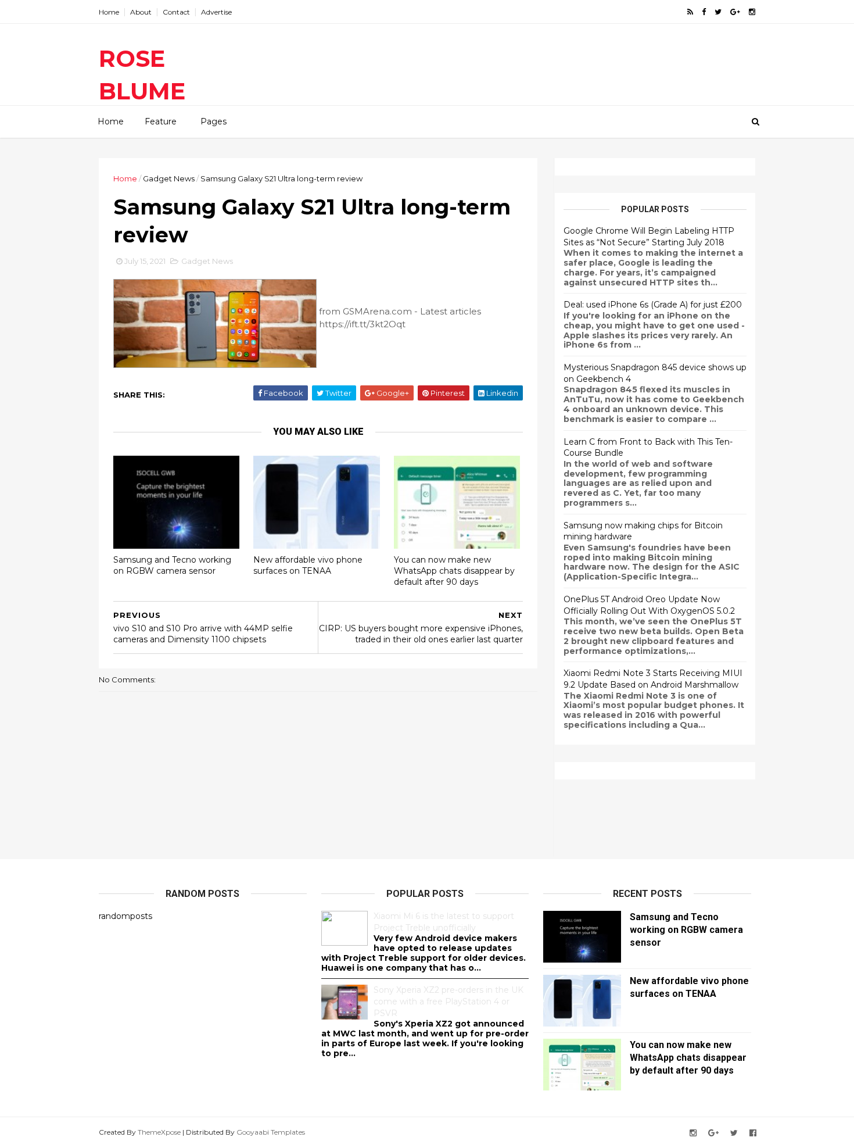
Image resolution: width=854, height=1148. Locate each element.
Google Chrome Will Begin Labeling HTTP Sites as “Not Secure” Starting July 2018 (649, 237)
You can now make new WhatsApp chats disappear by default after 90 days (454, 570)
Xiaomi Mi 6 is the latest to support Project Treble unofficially (444, 922)
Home (109, 12)
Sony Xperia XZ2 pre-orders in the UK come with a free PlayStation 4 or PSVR (448, 1001)
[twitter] (718, 12)
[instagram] (752, 12)
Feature (161, 121)
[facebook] (704, 12)
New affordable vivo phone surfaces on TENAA (308, 565)
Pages (213, 121)
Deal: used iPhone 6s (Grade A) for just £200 (653, 304)
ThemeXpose (159, 1132)
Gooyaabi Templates (270, 1132)
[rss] (690, 12)
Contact (176, 12)
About (141, 12)
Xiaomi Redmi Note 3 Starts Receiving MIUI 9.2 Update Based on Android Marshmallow (653, 679)
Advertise (216, 12)
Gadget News (169, 178)
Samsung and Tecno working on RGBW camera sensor (172, 565)
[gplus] (735, 12)
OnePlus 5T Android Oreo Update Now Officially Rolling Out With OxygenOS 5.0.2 (649, 605)
